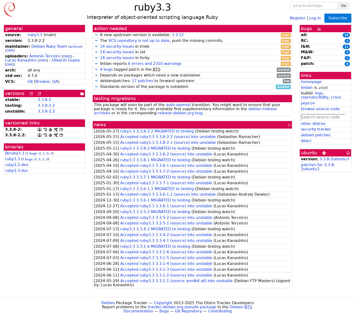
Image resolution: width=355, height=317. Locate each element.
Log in (315, 17)
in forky (195, 58)
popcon (308, 103)
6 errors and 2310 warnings (154, 63)
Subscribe (337, 18)
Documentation (138, 311)
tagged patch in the (195, 70)
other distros (313, 123)
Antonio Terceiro (45, 56)
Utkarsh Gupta (66, 60)
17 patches (142, 80)
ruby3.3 (35, 34)
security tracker (316, 129)
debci (306, 141)
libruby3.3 (14, 153)
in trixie (195, 47)
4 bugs (106, 69)
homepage (311, 81)
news (100, 124)
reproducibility (314, 97)
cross (336, 97)
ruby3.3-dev (16, 164)
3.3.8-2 (44, 99)
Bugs (164, 311)
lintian (306, 87)
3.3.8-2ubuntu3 (334, 159)
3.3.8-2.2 (46, 105)
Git (30, 81)
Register (297, 17)
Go (343, 6)
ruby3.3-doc (16, 170)
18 (346, 35)
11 (346, 46)
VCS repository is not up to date (139, 40)
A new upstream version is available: (194, 35)
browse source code (320, 109)
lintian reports (194, 64)
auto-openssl (178, 104)
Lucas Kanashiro (21, 60)
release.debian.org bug (180, 113)
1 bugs (32, 153)
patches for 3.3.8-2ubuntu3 (318, 166)
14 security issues (117, 46)
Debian (108, 303)
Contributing (220, 311)
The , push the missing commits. (194, 41)
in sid (195, 52)
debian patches (315, 135)
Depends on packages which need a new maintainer (194, 75)
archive (75, 46)
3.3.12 (178, 34)
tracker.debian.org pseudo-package (182, 307)
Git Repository (188, 311)
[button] (96, 34)
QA (55, 81)
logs (319, 93)
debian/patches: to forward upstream (194, 81)
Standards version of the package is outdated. (194, 87)
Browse (43, 81)
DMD (10, 50)
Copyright (163, 303)
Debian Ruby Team (49, 46)
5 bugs (27, 159)
